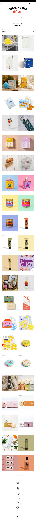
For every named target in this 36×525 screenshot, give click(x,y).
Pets (18, 502)
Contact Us (24, 19)
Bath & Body (18, 489)
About (10, 19)
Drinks (18, 497)
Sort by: (3, 29)
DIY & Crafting (18, 493)
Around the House (18, 484)
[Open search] (1, 3)
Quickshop (5, 52)
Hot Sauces (18, 498)
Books (18, 488)
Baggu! (18, 487)
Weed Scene (18, 507)
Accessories (18, 482)
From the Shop (25, 17)
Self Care (18, 506)
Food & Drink (18, 494)
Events (32, 17)
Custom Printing (17, 19)
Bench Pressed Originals (16, 17)
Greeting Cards (6, 17)
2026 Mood (18, 481)
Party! (18, 501)
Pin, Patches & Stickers (18, 503)
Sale (18, 508)
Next (22, 475)
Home (13, 23)
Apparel (18, 483)
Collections (17, 23)
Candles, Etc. (18, 492)
